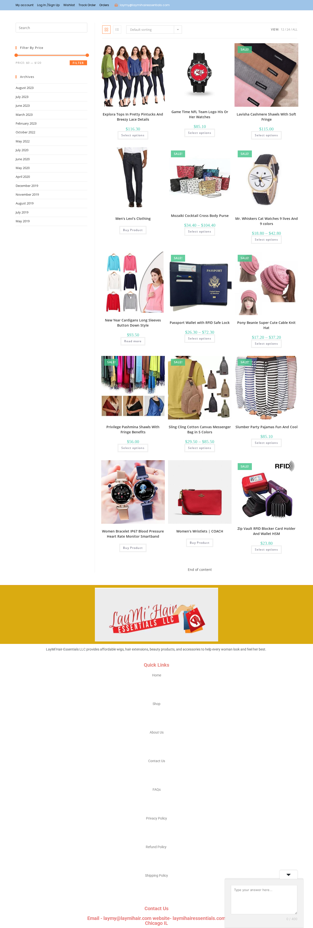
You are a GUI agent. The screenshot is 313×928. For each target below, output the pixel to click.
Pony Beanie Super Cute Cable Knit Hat (266, 325)
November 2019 (27, 194)
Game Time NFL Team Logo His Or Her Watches (199, 114)
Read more (133, 341)
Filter (78, 63)
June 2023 (23, 105)
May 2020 (23, 168)
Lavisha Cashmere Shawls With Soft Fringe (266, 117)
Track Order (87, 5)
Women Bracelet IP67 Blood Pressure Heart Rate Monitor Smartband (133, 534)
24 (288, 29)
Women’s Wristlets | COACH (199, 531)
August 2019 (25, 203)
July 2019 (22, 212)
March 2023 (24, 114)
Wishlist (69, 5)
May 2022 (23, 141)
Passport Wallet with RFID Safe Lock (200, 322)
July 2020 (22, 150)
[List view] (117, 29)
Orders (104, 5)
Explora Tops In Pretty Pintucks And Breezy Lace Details (133, 117)
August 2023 (25, 87)
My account (25, 5)
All (294, 29)
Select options (133, 135)
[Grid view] (106, 29)
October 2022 (25, 132)
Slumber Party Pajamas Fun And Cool (266, 427)
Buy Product (133, 230)
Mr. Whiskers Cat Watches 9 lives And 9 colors (266, 221)
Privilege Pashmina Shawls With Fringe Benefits (132, 429)
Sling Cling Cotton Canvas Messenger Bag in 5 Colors (200, 429)
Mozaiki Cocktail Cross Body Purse (200, 215)
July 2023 (22, 97)
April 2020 (23, 176)
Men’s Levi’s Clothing (133, 218)
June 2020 (23, 159)
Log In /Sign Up (48, 5)
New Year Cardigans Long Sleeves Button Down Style (133, 323)
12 (282, 29)
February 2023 (26, 123)
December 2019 (27, 185)
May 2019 (23, 221)
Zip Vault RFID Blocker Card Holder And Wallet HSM (266, 531)
